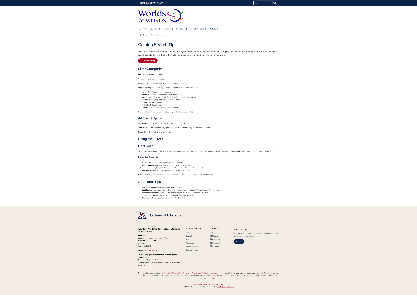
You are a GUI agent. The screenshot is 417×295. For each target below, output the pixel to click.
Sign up (239, 241)
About (141, 29)
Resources (180, 29)
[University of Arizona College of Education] (160, 215)
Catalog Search (192, 250)
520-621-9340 (152, 250)
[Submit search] (274, 3)
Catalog (213, 29)
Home (144, 35)
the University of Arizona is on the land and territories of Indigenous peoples (189, 273)
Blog (187, 239)
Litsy (211, 233)
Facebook (216, 239)
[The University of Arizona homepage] (152, 3)
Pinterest (215, 236)
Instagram (216, 243)
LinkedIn (215, 246)
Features (166, 29)
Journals (153, 29)
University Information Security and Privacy (208, 284)
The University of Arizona (225, 287)
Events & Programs (197, 29)
